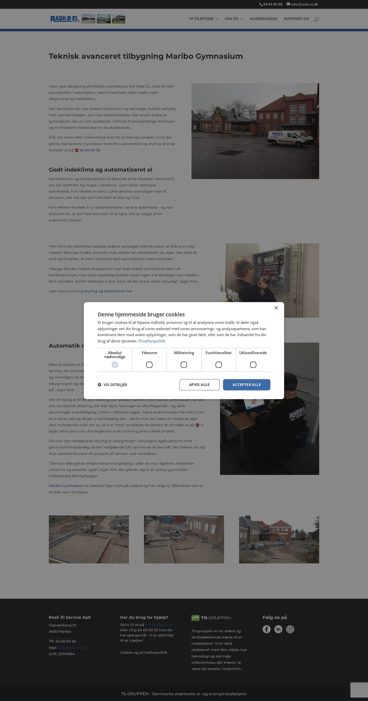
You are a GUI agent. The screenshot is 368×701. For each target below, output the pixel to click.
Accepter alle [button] (247, 384)
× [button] (276, 308)
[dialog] (184, 350)
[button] (112, 384)
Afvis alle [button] (199, 384)
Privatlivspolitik (151, 340)
